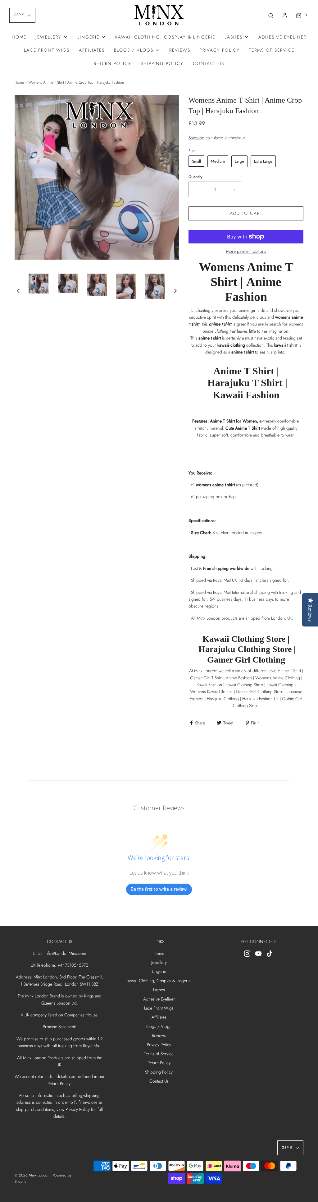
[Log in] (284, 15)
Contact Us (208, 63)
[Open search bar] (270, 15)
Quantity (195, 177)
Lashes (159, 990)
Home (19, 37)
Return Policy (112, 63)
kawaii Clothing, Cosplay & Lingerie (165, 37)
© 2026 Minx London (32, 1175)
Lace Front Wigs (47, 50)
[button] (18, 291)
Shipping (196, 138)
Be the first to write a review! (159, 889)
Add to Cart (246, 213)
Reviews (179, 50)
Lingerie (159, 971)
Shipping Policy (162, 63)
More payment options (246, 251)
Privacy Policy (220, 50)
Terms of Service (271, 50)
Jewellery (159, 962)
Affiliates (92, 50)
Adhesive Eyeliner (282, 37)
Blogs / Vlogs (158, 1026)
